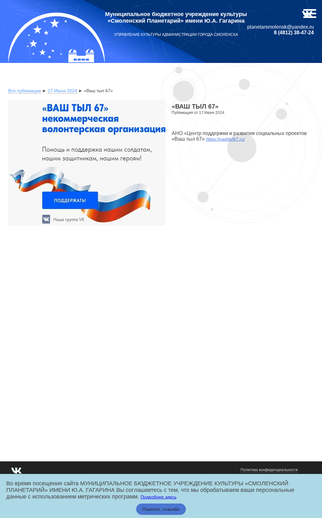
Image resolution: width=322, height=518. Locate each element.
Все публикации (24, 90)
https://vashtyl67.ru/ (225, 139)
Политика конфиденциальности (269, 470)
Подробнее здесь (158, 496)
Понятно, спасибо (161, 509)
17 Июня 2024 (62, 90)
